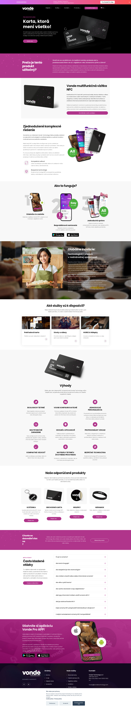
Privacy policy (58, 698)
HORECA (70, 684)
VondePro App (90, 8)
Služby (57, 8)
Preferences (52, 703)
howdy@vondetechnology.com (98, 684)
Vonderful (49, 684)
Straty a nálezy (72, 687)
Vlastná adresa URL (74, 678)
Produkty (77, 8)
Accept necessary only (78, 703)
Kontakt (66, 8)
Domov (48, 675)
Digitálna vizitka (72, 681)
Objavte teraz (50, 681)
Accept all (65, 703)
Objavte (48, 8)
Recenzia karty (72, 675)
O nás (47, 678)
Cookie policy (49, 698)
